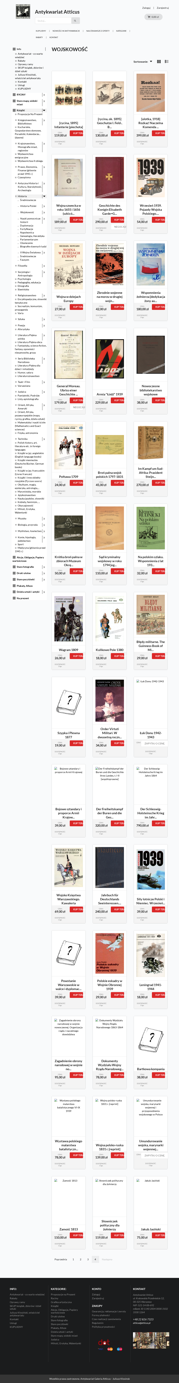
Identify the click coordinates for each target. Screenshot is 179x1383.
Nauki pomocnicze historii (30, 220)
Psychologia (24, 278)
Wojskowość (27, 212)
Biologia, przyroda (28, 524)
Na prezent (23, 598)
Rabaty (39, 37)
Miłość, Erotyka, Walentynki (66, 1343)
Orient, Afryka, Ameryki (26, 406)
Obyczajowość (25, 505)
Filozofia (22, 265)
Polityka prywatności (103, 1326)
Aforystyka (24, 329)
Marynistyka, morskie (29, 491)
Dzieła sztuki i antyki (28, 591)
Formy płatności (101, 1315)
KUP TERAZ (78, 133)
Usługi (21, 85)
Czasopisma (24, 177)
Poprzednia (61, 1259)
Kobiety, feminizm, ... (29, 502)
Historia (22, 196)
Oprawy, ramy (25, 64)
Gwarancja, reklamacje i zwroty (109, 1311)
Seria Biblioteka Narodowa (26, 360)
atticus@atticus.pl (141, 1322)
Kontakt (53, 37)
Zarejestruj (163, 7)
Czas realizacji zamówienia (106, 1319)
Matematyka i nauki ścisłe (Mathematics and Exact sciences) (30, 426)
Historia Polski (28, 205)
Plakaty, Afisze (25, 585)
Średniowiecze (28, 199)
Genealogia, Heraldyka (32, 235)
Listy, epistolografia (28, 399)
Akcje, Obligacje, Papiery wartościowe (64, 1311)
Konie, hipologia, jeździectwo (27, 539)
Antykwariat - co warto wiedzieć (27, 1294)
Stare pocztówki (26, 579)
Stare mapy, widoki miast (27, 102)
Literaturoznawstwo (29, 375)
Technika (22, 438)
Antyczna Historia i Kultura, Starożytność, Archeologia (30, 187)
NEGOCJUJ (119, 226)
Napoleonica (27, 232)
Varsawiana (24, 385)
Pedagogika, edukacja (29, 282)
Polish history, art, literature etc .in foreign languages (28, 446)
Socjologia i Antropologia (25, 273)
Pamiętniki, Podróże (29, 395)
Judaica (22, 391)
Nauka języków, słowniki (31, 498)
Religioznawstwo (27, 295)
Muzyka (22, 518)
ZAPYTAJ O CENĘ (154, 743)
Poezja (21, 325)
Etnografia (23, 285)
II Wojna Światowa (30, 252)
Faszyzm (24, 259)
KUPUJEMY (41, 31)
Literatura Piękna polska (27, 337)
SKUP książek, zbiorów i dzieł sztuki (25, 1307)
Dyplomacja (26, 225)
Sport (21, 544)
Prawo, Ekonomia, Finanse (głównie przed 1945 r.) (27, 170)
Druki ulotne (24, 573)
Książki (21, 110)
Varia (20, 313)
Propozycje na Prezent (63, 1294)
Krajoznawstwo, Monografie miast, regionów (27, 147)
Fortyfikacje (26, 228)
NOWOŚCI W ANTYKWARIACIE (66, 31)
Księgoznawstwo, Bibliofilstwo (27, 122)
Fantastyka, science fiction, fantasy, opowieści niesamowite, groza (30, 349)
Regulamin (97, 1322)
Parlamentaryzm (29, 239)
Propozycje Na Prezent (30, 114)
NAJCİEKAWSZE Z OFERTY (98, 31)
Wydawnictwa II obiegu (30, 160)
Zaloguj (146, 7)
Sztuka (21, 319)
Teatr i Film (24, 381)
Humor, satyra (25, 372)
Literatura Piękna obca (30, 342)
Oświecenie (26, 242)
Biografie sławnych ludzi (33, 246)
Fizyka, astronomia (28, 432)
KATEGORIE (121, 31)
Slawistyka (23, 289)
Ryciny (54, 1298)
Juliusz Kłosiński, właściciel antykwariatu (25, 1314)
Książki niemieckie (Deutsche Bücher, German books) (29, 464)
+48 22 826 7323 (143, 1319)
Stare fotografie (25, 566)
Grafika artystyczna (61, 1302)
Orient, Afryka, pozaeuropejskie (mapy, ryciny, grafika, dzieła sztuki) (30, 415)
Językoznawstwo (27, 495)
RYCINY (21, 94)
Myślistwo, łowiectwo (30, 530)
